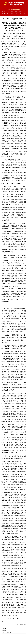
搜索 (24, 13)
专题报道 (4, 630)
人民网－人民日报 (19, 30)
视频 (20, 13)
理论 (12, 11)
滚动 (24, 11)
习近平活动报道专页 (6, 632)
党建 (16, 11)
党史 (12, 13)
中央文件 (3, 13)
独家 (20, 11)
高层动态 (3, 11)
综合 (16, 13)
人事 (8, 11)
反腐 (8, 13)
